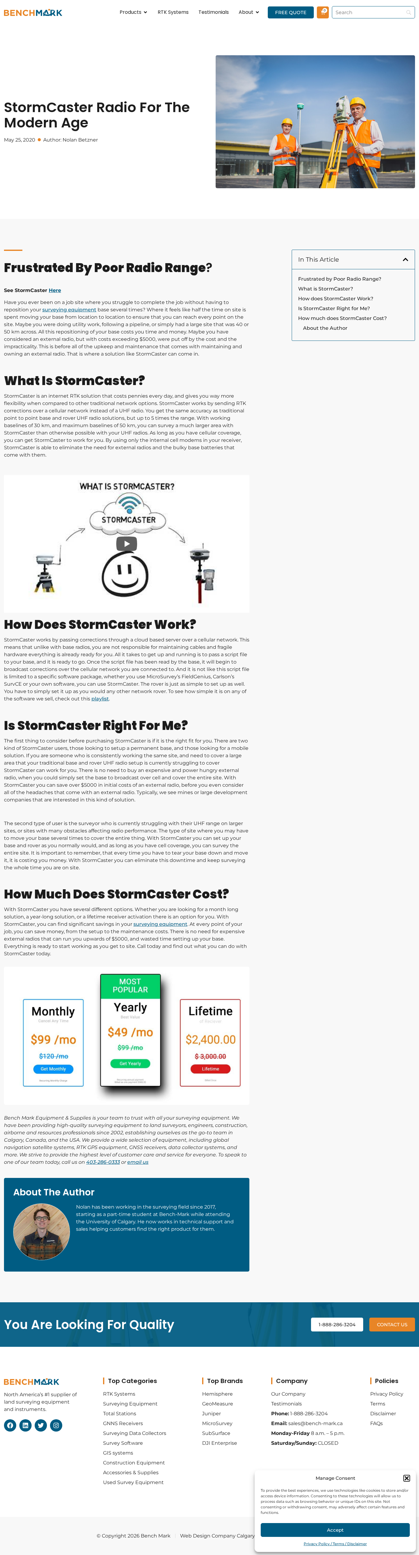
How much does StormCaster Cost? (342, 318)
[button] (407, 1478)
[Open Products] (145, 12)
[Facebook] (10, 1425)
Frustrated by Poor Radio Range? (339, 279)
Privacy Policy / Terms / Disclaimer (335, 1543)
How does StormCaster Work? (335, 299)
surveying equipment (69, 310)
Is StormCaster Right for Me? (334, 308)
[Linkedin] (25, 1425)
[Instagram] (56, 1425)
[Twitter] (41, 1425)
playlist (100, 699)
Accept (335, 1530)
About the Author (325, 328)
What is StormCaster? (325, 289)
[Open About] (257, 12)
